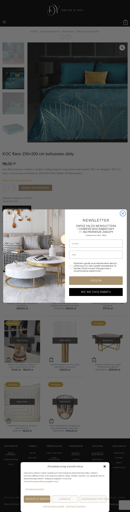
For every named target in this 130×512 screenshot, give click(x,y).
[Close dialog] (123, 213)
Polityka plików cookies (53, 506)
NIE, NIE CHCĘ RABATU (96, 291)
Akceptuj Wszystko (38, 498)
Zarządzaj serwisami (34, 489)
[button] (104, 466)
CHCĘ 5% (96, 280)
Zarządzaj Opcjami (93, 498)
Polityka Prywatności (75, 506)
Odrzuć (65, 498)
